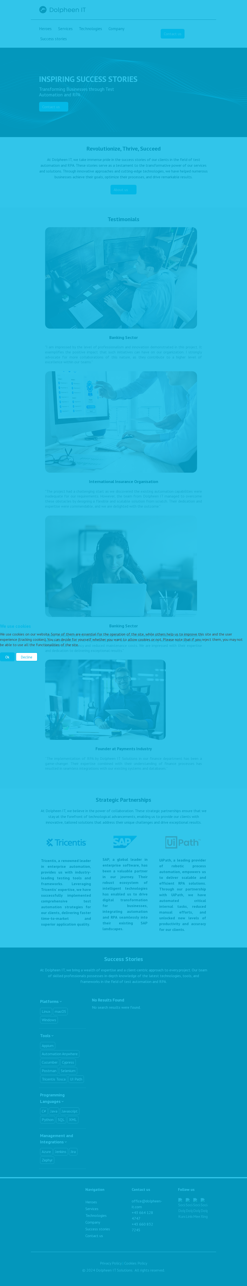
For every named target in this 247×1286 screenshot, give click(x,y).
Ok (7, 657)
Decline (26, 657)
